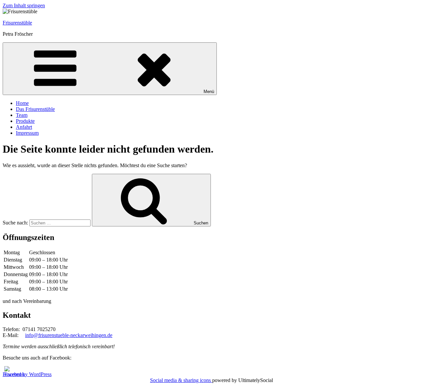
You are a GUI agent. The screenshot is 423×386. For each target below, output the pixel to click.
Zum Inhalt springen (24, 5)
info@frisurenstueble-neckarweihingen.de (68, 335)
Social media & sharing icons (181, 380)
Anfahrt (24, 127)
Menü (209, 91)
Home (22, 103)
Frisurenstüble (17, 22)
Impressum (27, 133)
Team (21, 115)
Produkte (25, 121)
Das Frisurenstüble (35, 109)
